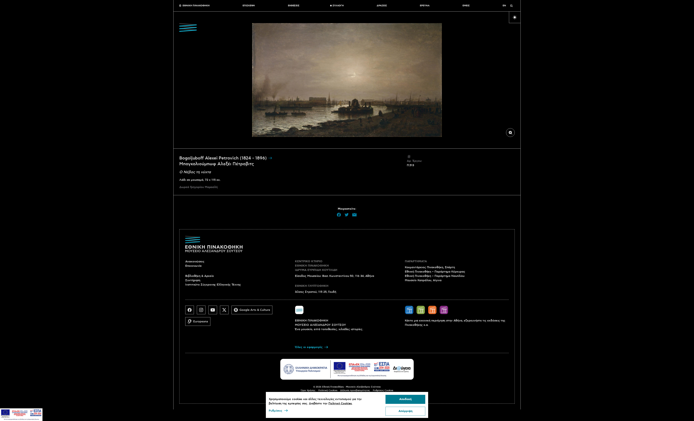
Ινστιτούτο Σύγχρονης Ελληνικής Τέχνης (213, 284)
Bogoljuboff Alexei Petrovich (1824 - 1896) (223, 158)
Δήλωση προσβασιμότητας (355, 390)
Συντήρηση (192, 280)
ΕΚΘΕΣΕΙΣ (293, 5)
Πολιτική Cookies (327, 390)
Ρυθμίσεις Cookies (383, 390)
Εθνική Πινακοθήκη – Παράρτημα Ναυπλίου (434, 276)
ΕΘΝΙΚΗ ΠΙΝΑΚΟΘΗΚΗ (196, 5)
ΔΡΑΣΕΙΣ (382, 5)
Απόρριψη (405, 411)
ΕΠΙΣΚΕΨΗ (249, 5)
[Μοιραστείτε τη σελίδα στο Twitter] (347, 215)
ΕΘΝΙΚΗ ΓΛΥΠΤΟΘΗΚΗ (311, 286)
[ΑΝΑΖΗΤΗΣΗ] (511, 5)
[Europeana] (199, 323)
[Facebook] (191, 311)
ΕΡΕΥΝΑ (425, 5)
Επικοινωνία (193, 266)
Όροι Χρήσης (308, 390)
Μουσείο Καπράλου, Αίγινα (423, 280)
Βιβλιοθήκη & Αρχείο (199, 276)
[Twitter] (226, 311)
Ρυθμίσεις (275, 411)
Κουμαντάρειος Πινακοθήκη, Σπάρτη (430, 267)
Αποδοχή (405, 399)
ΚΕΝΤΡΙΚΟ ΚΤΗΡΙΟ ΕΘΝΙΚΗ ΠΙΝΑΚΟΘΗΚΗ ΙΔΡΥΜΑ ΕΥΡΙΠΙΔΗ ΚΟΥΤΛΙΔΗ (316, 266)
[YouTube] (214, 311)
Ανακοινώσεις (194, 261)
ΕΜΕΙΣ (466, 5)
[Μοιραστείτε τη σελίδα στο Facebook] (339, 215)
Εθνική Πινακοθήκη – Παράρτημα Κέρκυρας (435, 271)
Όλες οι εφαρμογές (309, 347)
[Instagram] (202, 311)
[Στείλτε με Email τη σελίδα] (354, 215)
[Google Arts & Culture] (253, 311)
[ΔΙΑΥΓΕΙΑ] (402, 369)
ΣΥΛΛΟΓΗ (338, 5)
